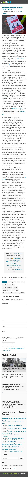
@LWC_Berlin (16, 260)
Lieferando (15, 290)
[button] (26, 2)
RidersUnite (14, 293)
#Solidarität (19, 253)
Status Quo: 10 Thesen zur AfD (15, 451)
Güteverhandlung (6, 290)
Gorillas (15, 287)
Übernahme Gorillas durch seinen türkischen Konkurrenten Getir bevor (14, 113)
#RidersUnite (17, 258)
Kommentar (5, 303)
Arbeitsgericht (12, 282)
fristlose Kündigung (7, 287)
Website (4, 332)
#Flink (14, 253)
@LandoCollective (17, 262)
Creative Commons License (14, 475)
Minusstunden (5, 293)
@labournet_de (14, 263)
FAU (19, 282)
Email (3, 326)
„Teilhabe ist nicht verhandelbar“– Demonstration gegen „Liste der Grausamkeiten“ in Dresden (14, 418)
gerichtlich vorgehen (17, 108)
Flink (23, 282)
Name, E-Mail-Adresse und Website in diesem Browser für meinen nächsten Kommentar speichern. (13, 339)
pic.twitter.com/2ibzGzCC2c (14, 265)
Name (3, 321)
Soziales (4, 6)
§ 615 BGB (21, 293)
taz (5, 96)
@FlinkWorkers (9, 262)
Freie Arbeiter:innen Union (8, 284)
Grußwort (10, 64)
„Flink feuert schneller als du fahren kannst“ (12, 8)
